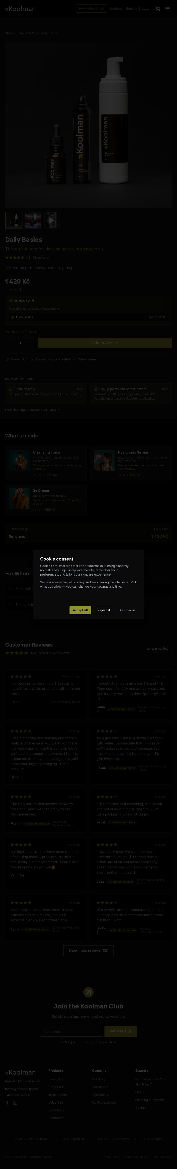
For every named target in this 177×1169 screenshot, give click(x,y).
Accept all (80, 610)
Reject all (104, 610)
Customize (127, 610)
